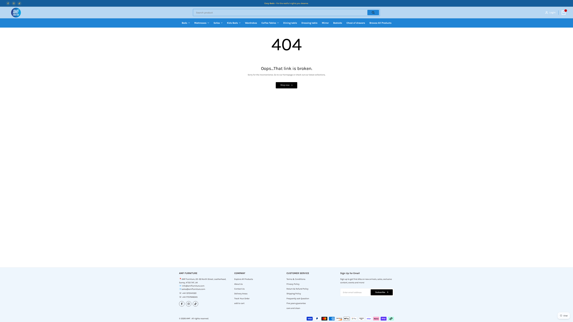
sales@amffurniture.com (193, 289)
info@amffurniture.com (193, 286)
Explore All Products (243, 279)
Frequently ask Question (297, 298)
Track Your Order (241, 298)
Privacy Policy (292, 284)
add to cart (239, 303)
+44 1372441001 (189, 293)
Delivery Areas (240, 293)
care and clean (293, 308)
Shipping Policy (293, 293)
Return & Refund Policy (297, 289)
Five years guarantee (296, 303)
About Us (238, 284)
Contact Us (239, 289)
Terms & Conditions (295, 279)
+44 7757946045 (190, 297)
